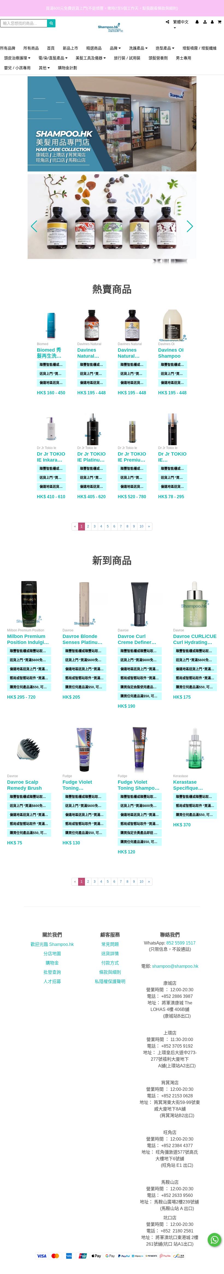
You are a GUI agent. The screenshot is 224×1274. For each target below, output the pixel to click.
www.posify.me (213, 1267)
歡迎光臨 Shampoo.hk (52, 944)
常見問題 (110, 944)
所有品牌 (7, 48)
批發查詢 (52, 972)
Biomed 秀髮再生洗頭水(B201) (49, 356)
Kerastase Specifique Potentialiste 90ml (194, 788)
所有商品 (31, 48)
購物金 (52, 963)
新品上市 (70, 48)
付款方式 (110, 963)
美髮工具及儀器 (90, 57)
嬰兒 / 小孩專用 (17, 67)
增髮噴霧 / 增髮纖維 (199, 48)
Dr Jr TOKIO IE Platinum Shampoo (91, 460)
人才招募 (52, 981)
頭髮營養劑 (158, 57)
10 (141, 526)
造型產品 (164, 48)
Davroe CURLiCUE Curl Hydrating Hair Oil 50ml (195, 642)
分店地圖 (52, 953)
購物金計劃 (67, 67)
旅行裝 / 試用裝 (127, 57)
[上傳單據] (205, 22)
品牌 (114, 48)
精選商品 (94, 48)
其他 (43, 67)
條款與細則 (110, 972)
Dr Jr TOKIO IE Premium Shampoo (132, 460)
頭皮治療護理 (16, 57)
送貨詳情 (110, 953)
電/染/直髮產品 (52, 57)
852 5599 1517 (181, 943)
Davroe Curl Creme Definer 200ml (134, 642)
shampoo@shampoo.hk (175, 966)
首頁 (51, 48)
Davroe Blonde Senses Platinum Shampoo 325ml (82, 642)
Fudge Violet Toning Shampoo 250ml (138, 788)
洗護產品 (137, 48)
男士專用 (183, 57)
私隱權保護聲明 (110, 981)
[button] (34, 226)
